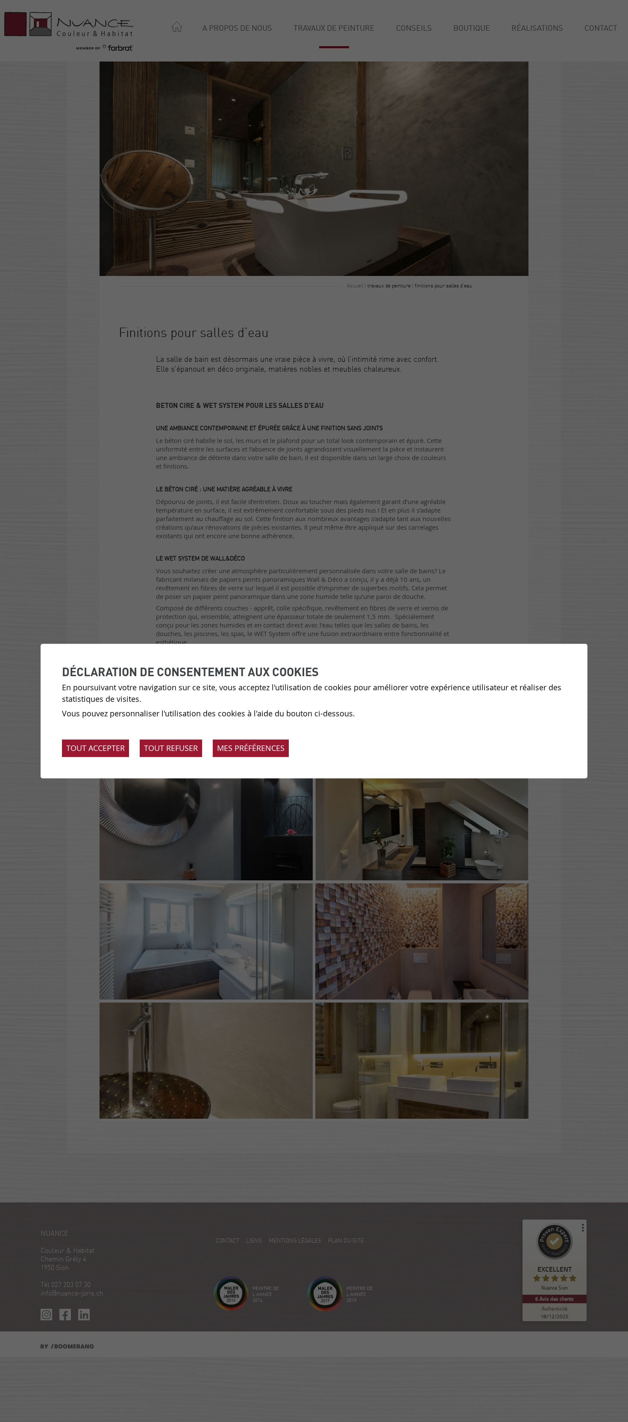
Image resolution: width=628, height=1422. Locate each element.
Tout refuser (171, 748)
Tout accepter (95, 748)
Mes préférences (251, 748)
